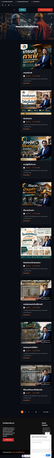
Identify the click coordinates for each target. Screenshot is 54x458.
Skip (44, 455)
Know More (26, 83)
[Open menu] (14, 10)
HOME (22, 9)
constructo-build (14, 452)
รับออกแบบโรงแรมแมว (32, 262)
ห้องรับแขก (27, 118)
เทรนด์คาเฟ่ (27, 72)
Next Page (46, 412)
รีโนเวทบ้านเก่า (28, 210)
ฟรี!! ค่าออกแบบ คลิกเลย (45, 9)
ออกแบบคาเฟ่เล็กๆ (30, 347)
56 (35, 412)
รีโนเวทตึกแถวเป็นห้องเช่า (32, 389)
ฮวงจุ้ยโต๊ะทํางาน (29, 164)
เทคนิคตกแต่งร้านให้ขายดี (33, 304)
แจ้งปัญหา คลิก (8, 439)
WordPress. (22, 452)
